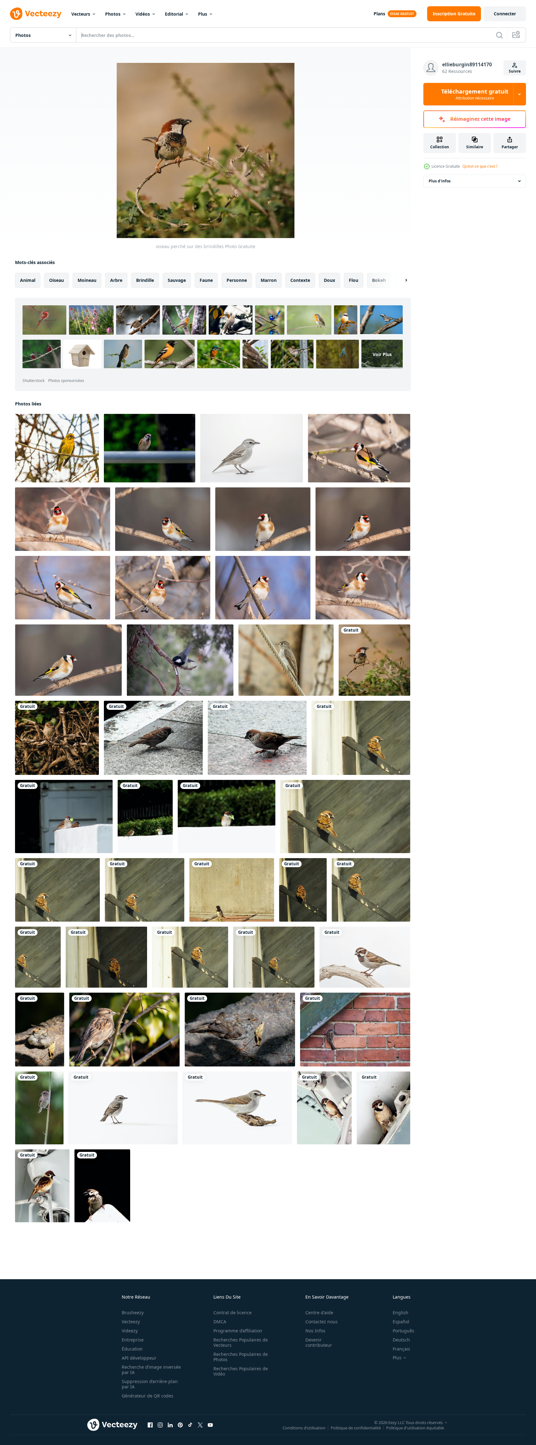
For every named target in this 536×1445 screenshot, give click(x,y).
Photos (112, 14)
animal (27, 280)
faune (206, 280)
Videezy (130, 1331)
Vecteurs (80, 14)
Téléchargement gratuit (474, 94)
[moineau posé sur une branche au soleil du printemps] (124, 1029)
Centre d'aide (319, 1312)
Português (403, 1331)
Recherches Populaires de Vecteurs (240, 1342)
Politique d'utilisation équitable (415, 1427)
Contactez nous (321, 1322)
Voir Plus (382, 354)
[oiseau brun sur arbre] (57, 738)
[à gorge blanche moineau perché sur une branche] (237, 1107)
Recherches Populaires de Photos (240, 1356)
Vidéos (142, 14)
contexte (300, 280)
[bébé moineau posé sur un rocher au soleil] (39, 1029)
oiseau (56, 280)
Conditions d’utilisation (304, 1427)
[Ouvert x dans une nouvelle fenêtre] (200, 1424)
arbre (116, 280)
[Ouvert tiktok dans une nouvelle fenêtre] (190, 1424)
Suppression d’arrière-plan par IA (150, 1384)
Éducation (132, 1349)
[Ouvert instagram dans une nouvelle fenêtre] (160, 1424)
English (400, 1312)
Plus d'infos (440, 181)
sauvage (177, 280)
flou (353, 280)
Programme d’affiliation (237, 1331)
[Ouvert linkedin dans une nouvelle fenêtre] (170, 1424)
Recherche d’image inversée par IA (151, 1369)
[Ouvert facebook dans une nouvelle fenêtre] (150, 1424)
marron (269, 280)
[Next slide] (401, 280)
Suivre (515, 71)
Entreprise (133, 1340)
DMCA (219, 1322)
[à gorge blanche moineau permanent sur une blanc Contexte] (123, 1107)
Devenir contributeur (318, 1342)
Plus (202, 14)
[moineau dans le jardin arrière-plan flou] (149, 448)
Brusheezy (133, 1312)
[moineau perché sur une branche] (364, 957)
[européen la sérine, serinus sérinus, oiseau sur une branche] (57, 448)
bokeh (379, 280)
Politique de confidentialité (356, 1427)
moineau (87, 280)
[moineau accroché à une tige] (39, 1107)
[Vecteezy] (35, 14)
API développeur (139, 1358)
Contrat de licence (232, 1312)
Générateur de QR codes (147, 1396)
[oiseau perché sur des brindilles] (374, 660)
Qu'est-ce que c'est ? (480, 166)
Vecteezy (131, 1322)
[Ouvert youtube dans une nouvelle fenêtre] (210, 1424)
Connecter (505, 14)
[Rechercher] (499, 35)
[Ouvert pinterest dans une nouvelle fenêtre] (180, 1424)
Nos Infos (315, 1331)
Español (401, 1322)
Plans (379, 14)
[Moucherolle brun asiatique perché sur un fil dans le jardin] (286, 660)
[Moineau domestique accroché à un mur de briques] (355, 1029)
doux (329, 280)
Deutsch (401, 1340)
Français (401, 1349)
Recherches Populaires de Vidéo (240, 1371)
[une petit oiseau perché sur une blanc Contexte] (251, 448)
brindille (145, 280)
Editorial (174, 14)
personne (237, 280)
